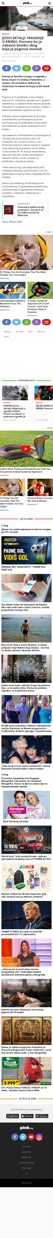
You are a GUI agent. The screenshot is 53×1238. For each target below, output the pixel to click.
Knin (30, 332)
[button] (3, 398)
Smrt (6, 337)
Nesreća (41, 332)
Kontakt (26, 1146)
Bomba (7, 332)
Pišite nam (26, 1168)
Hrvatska (20, 332)
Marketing (26, 1152)
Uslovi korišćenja (26, 1163)
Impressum (26, 1157)
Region (5, 34)
